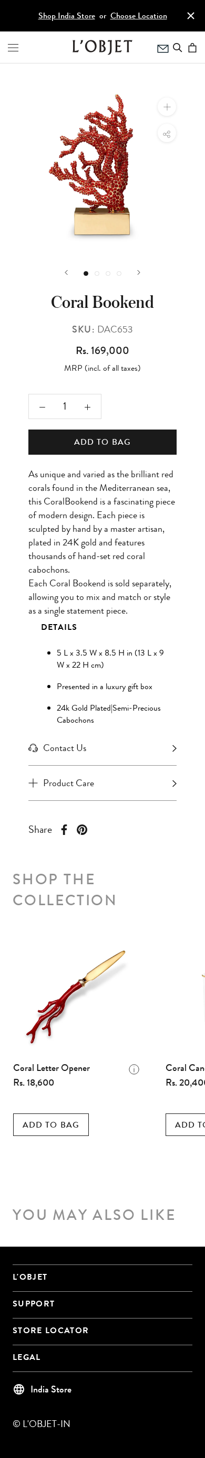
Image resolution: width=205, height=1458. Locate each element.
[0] (86, 273)
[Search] (177, 47)
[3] (119, 273)
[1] (97, 273)
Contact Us (64, 748)
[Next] (138, 272)
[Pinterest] (82, 829)
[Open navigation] (13, 47)
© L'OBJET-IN (41, 1424)
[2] (108, 273)
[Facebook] (64, 829)
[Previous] (66, 272)
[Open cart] (192, 47)
